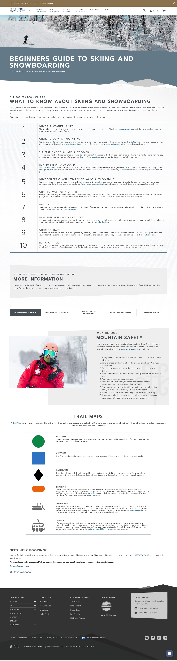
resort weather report (126, 129)
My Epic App (45, 606)
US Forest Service (77, 618)
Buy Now (47, 3)
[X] (158, 638)
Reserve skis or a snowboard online (93, 184)
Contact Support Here (19, 566)
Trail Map (17, 423)
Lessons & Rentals (80, 10)
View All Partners (108, 615)
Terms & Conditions (18, 637)
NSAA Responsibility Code (128, 349)
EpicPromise (75, 614)
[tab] (25, 312)
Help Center (45, 614)
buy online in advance (102, 222)
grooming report (134, 510)
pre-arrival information (114, 144)
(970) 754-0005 (142, 555)
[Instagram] (164, 638)
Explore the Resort (41, 10)
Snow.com (44, 610)
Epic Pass (44, 601)
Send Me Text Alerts (147, 612)
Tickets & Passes (67, 10)
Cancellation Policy (69, 637)
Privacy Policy (51, 637)
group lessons (49, 169)
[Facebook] (152, 638)
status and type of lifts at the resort (100, 529)
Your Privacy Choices (95, 638)
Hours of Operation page (89, 157)
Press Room (75, 610)
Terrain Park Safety (93, 495)
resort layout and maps (74, 144)
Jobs (107, 9)
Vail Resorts (75, 601)
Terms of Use (36, 637)
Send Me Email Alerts (148, 608)
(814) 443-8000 (22, 572)
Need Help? (94, 9)
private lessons (127, 169)
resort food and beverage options (64, 209)
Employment (75, 606)
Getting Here (135, 141)
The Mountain (54, 10)
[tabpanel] (88, 433)
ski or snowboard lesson (147, 234)
